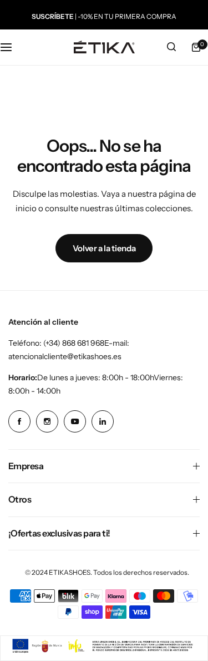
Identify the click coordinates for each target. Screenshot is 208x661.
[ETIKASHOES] (104, 47)
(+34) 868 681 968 (73, 343)
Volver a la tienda (104, 248)
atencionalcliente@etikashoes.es (64, 356)
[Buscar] (171, 47)
